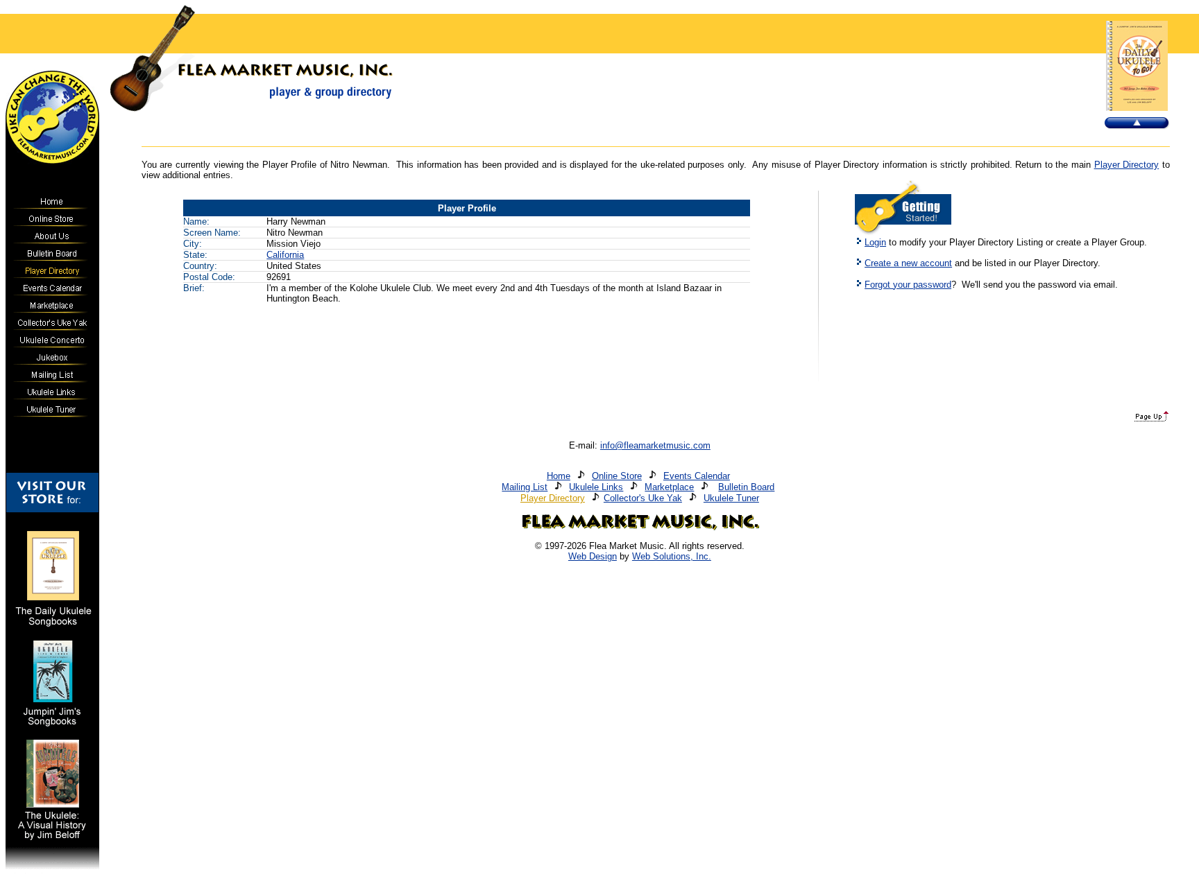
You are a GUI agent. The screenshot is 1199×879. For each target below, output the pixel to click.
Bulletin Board (746, 487)
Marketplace (669, 487)
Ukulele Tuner (731, 498)
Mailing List (524, 487)
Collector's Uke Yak (643, 498)
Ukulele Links (596, 487)
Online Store (617, 476)
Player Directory (1126, 164)
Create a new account (908, 263)
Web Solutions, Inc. (671, 556)
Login (875, 242)
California (285, 255)
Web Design (592, 556)
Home (558, 476)
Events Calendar (696, 476)
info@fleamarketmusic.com (655, 445)
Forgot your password (908, 284)
